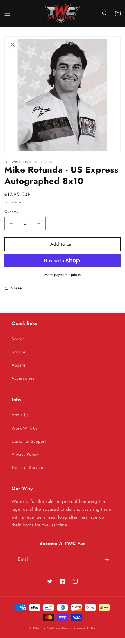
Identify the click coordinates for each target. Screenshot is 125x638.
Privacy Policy (25, 454)
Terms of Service (27, 467)
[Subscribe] (106, 559)
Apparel (19, 365)
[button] (7, 13)
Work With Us (25, 428)
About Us (20, 415)
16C (93, 628)
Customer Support (29, 441)
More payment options (62, 274)
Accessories (23, 378)
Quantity (11, 212)
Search (18, 339)
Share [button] (16, 288)
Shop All (20, 352)
